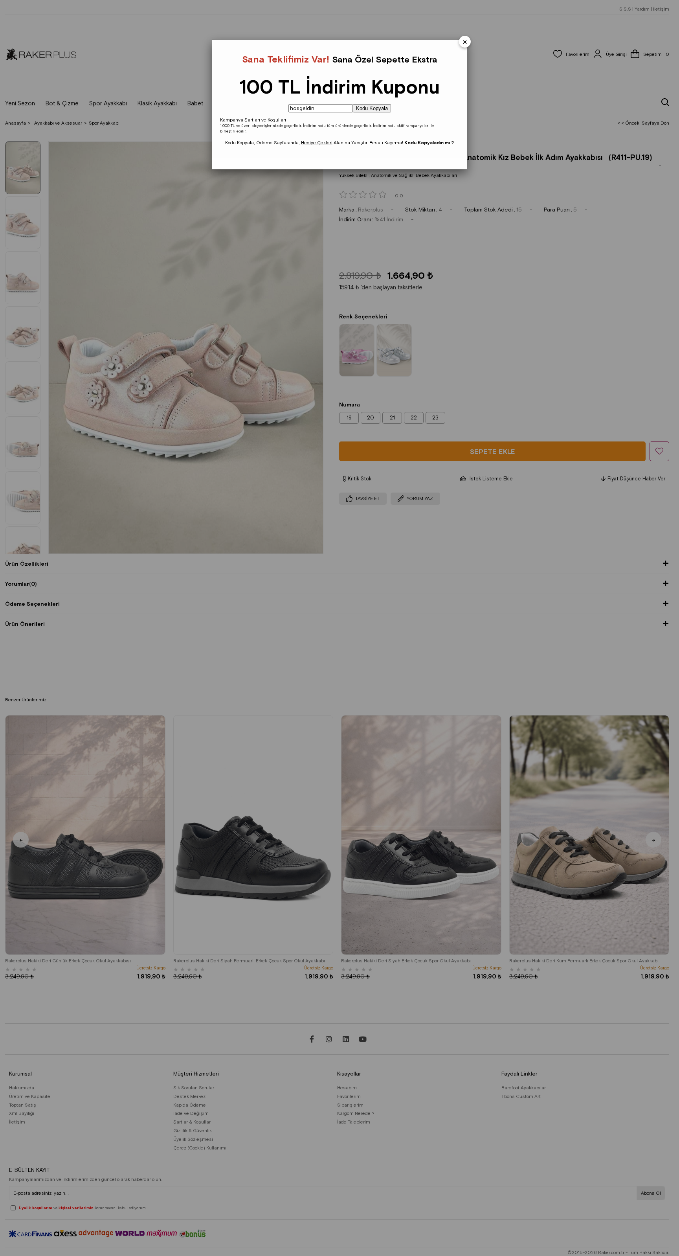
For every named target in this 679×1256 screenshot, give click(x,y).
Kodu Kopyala (372, 108)
